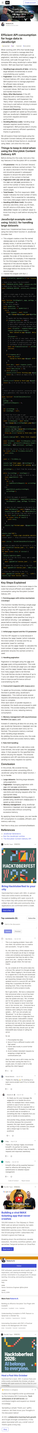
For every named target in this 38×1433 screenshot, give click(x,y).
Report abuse (26, 1180)
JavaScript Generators (12, 834)
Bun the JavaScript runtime (14, 836)
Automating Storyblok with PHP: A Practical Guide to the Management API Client (16, 1325)
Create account (30, 3)
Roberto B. (10, 23)
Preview (17, 931)
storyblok (27, 46)
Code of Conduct (13, 1180)
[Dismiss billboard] (35, 1389)
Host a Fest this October (14, 1375)
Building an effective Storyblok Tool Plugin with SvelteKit (18, 1306)
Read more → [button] (7, 1249)
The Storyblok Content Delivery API (17, 839)
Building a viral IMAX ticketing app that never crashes (15, 1215)
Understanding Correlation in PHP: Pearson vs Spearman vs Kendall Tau (17, 1315)
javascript (6, 46)
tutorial (18, 46)
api (12, 46)
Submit (8, 931)
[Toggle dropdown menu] (35, 844)
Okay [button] (5, 1429)
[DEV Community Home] (7, 2)
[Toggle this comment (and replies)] (2, 942)
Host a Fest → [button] (8, 910)
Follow (19, 1266)
